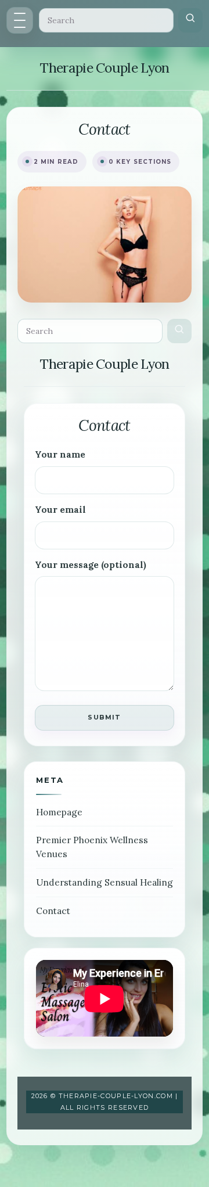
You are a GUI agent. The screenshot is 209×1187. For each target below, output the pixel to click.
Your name (60, 454)
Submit (104, 717)
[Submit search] (190, 20)
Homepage (59, 812)
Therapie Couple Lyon (104, 68)
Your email (60, 509)
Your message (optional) (90, 564)
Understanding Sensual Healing (104, 882)
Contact (53, 910)
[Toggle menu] (19, 20)
